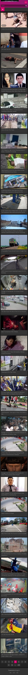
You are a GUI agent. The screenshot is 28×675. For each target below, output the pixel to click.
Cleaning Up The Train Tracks (8, 372)
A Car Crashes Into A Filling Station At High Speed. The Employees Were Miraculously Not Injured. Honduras (14, 211)
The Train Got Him (6, 49)
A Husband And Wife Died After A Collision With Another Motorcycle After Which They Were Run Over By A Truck (13, 90)
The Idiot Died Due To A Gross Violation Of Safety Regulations (13, 554)
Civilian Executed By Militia (7, 29)
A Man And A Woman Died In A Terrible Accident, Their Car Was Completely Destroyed (13, 70)
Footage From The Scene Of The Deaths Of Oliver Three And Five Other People (12, 473)
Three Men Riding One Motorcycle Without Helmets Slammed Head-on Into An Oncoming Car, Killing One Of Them (13, 231)
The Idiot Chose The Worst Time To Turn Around (13, 311)
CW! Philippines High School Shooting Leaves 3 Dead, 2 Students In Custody (13, 150)
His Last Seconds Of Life (7, 634)
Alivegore (17, 670)
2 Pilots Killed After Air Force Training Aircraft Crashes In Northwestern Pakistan (12, 453)
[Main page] (10, 2)
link (10, 672)
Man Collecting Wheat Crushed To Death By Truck (13, 614)
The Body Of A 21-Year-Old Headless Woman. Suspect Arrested (13, 352)
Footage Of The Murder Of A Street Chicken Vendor (12, 292)
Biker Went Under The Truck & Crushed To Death (13, 533)
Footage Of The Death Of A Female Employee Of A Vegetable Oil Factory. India (13, 433)
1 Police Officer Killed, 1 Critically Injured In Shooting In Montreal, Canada (12, 110)
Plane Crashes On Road (7, 513)
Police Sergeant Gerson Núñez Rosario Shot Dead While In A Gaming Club (12, 494)
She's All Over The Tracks (7, 130)
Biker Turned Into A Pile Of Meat (9, 331)
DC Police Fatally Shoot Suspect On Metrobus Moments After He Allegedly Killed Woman (13, 393)
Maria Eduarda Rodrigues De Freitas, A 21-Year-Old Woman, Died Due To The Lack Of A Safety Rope (13, 574)
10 (12, 665)
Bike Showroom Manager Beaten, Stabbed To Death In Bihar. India (12, 655)
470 (19, 665)
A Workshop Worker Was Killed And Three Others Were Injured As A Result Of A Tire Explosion (12, 191)
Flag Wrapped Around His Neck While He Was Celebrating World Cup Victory (12, 171)
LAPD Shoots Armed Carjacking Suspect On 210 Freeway (13, 272)
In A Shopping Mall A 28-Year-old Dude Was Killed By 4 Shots (13, 594)
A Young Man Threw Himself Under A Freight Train (14, 251)
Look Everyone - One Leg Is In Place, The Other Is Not (13, 413)
